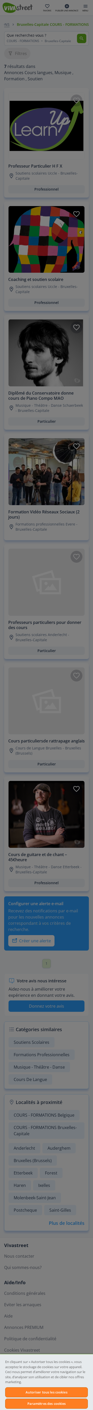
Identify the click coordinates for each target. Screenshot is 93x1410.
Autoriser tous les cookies (46, 1392)
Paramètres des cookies (46, 1403)
